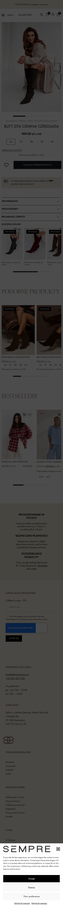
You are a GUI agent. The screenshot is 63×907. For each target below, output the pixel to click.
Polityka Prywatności (22, 903)
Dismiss (31, 887)
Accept (31, 878)
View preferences (31, 896)
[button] (58, 849)
